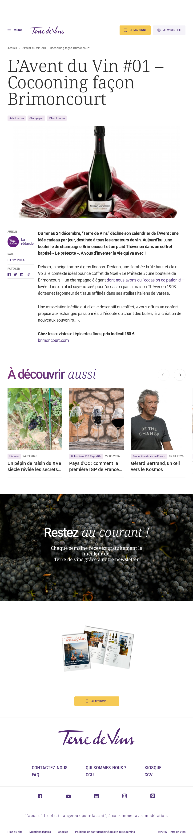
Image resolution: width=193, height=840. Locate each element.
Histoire (14, 456)
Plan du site (15, 832)
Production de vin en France (149, 456)
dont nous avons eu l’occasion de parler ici (144, 279)
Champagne (36, 118)
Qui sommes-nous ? (106, 767)
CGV (149, 775)
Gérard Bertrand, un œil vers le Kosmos (155, 466)
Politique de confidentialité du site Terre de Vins (105, 832)
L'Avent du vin (57, 118)
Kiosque (153, 767)
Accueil (12, 48)
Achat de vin (16, 118)
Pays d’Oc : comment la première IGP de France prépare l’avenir (94, 466)
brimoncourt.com (53, 340)
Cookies (63, 832)
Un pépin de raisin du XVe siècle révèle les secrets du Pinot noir (34, 466)
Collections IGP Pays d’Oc (86, 456)
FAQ (35, 775)
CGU (90, 775)
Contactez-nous (50, 767)
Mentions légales (40, 832)
